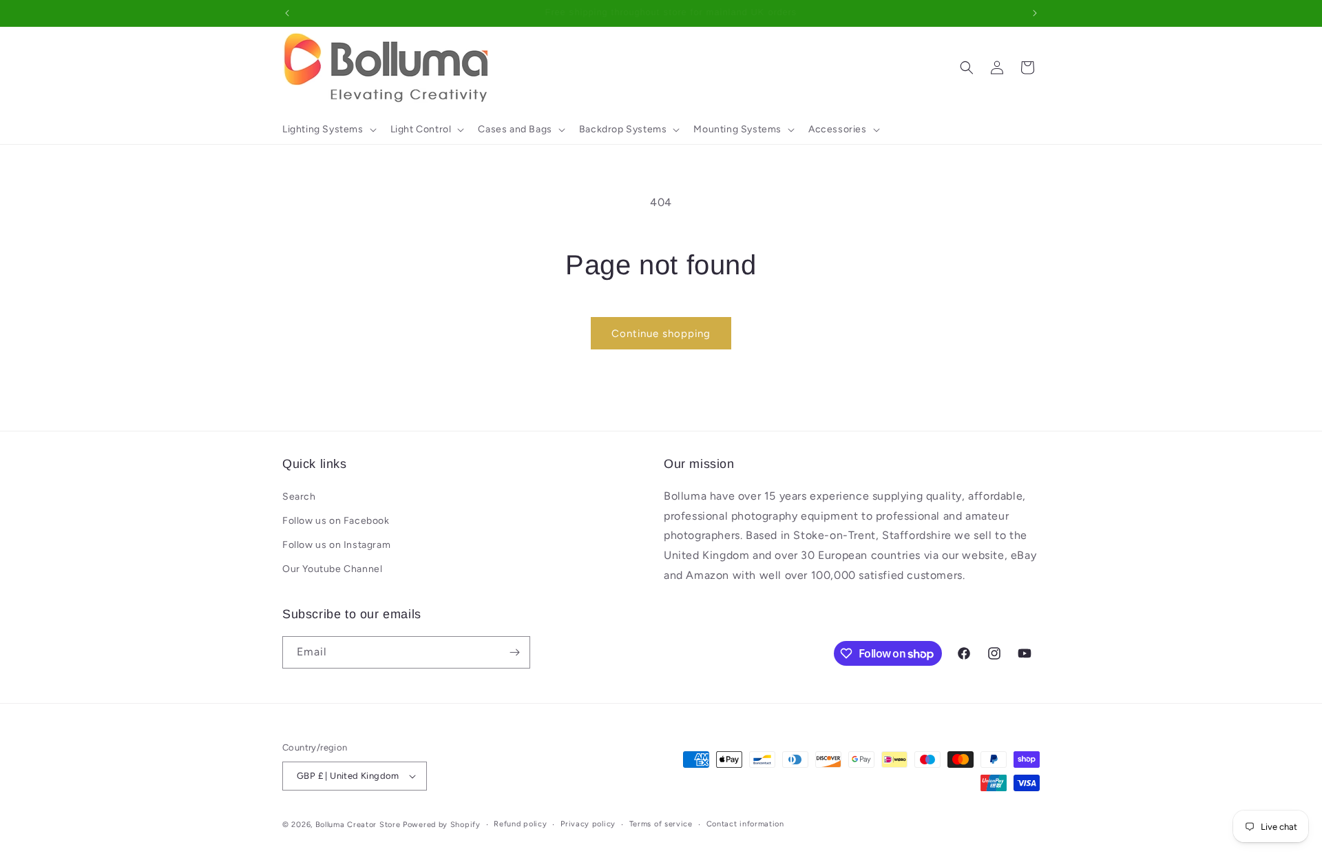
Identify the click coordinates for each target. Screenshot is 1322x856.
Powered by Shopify (442, 824)
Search (299, 496)
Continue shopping (661, 333)
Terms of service (661, 823)
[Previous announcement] (287, 13)
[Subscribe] (514, 652)
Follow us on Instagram (336, 545)
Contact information (745, 823)
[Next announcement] (1035, 13)
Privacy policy (588, 823)
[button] (328, 129)
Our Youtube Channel (332, 569)
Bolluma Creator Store (358, 824)
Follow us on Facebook (336, 521)
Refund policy (520, 823)
